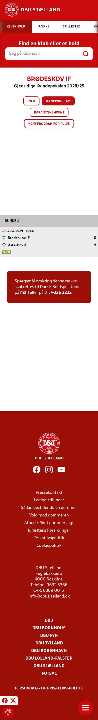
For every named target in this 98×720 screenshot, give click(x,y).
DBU (49, 621)
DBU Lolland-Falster (49, 659)
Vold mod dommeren (49, 515)
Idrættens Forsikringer (49, 531)
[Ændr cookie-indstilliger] (8, 712)
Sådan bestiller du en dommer (49, 508)
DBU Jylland (49, 643)
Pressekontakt (49, 493)
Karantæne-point (49, 112)
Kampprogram (58, 101)
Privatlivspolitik (49, 538)
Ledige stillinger (49, 500)
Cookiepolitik (49, 546)
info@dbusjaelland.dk (49, 596)
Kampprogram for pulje (49, 124)
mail (24, 293)
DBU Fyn (49, 636)
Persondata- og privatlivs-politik (49, 688)
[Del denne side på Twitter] (13, 701)
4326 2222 (61, 293)
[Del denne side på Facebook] (5, 701)
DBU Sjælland (49, 666)
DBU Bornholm (49, 628)
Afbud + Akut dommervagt (49, 523)
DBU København (49, 651)
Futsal (49, 674)
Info (31, 101)
